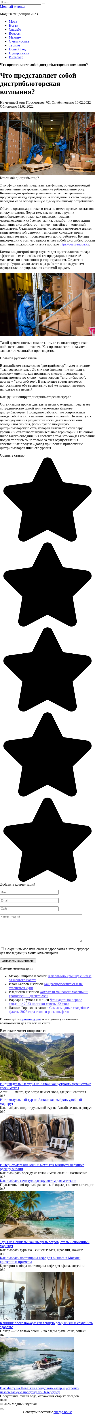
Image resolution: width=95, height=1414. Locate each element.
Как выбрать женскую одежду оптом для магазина (38, 1181)
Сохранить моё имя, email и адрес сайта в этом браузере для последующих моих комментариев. (44, 951)
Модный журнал (12, 6)
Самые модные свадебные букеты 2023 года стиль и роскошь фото (49, 1010)
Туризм (14, 45)
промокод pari (30, 1019)
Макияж (15, 37)
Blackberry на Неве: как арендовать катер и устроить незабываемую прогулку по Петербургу (39, 1390)
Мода (13, 21)
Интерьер (16, 57)
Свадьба (15, 29)
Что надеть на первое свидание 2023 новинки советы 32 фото (45, 1002)
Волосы (15, 33)
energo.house (63, 1412)
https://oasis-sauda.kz (74, 244)
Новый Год (17, 49)
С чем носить (19, 41)
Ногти (13, 25)
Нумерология (19, 53)
